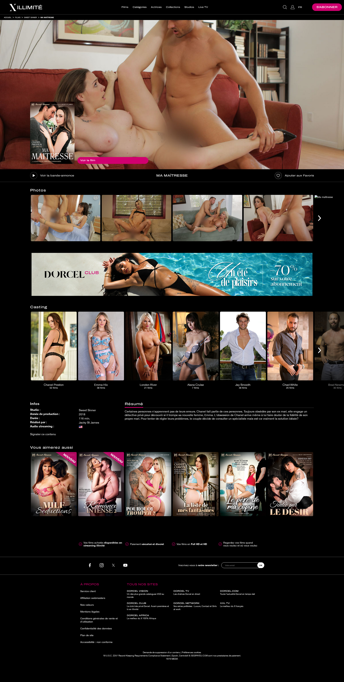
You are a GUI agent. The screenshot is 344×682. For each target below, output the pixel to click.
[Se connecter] (293, 7)
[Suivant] (319, 218)
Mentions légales (89, 611)
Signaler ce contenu (43, 434)
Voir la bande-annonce (57, 175)
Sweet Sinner (30, 17)
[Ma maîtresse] (52, 133)
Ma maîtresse (47, 17)
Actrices (156, 7)
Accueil (7, 17)
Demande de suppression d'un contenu (161, 652)
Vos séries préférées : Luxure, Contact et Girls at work (195, 606)
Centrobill (183, 655)
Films (124, 7)
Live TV (203, 7)
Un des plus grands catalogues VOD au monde (145, 594)
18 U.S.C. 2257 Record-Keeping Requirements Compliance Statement (136, 655)
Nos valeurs (87, 604)
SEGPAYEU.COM (199, 655)
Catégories (140, 7)
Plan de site (87, 635)
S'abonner (327, 7)
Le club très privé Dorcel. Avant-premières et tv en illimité (148, 606)
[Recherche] (285, 7)
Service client (88, 591)
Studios (189, 7)
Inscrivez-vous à (198, 565)
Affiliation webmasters (92, 598)
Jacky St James (89, 422)
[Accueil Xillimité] (25, 7)
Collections (173, 7)
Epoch (175, 655)
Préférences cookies (191, 652)
